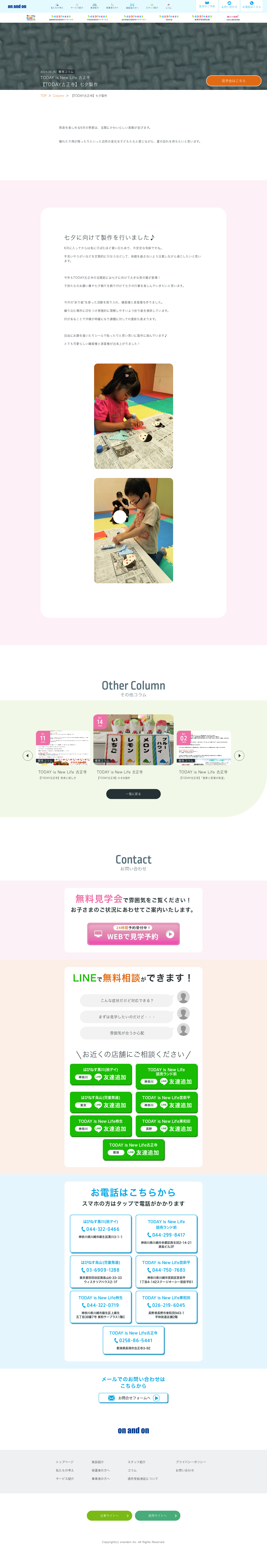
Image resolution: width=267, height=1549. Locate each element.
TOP (46, 95)
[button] (28, 756)
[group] (63, 755)
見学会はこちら (234, 80)
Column (61, 95)
